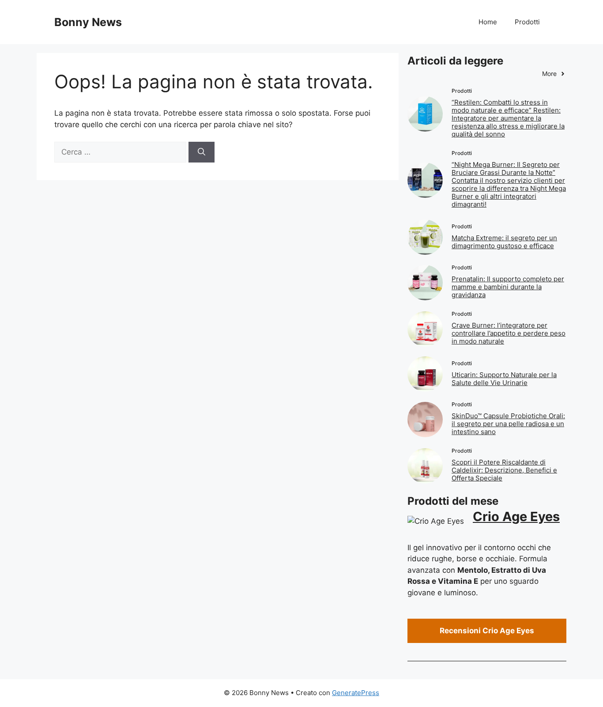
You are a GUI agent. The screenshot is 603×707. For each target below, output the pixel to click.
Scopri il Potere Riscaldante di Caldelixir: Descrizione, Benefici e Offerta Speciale (504, 470)
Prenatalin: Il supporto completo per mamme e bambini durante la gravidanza (508, 287)
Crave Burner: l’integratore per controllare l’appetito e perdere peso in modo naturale (508, 333)
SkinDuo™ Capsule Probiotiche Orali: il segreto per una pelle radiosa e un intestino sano (508, 424)
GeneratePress (355, 692)
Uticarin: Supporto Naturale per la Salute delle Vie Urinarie (504, 379)
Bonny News (88, 22)
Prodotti (527, 22)
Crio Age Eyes (516, 516)
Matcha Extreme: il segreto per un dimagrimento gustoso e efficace (504, 242)
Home (488, 22)
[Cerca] (201, 152)
